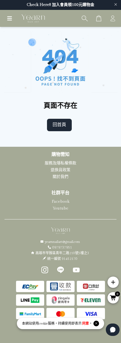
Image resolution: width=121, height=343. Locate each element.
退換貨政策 (60, 170)
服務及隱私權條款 (60, 163)
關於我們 (60, 176)
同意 (85, 323)
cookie (43, 323)
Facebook (61, 201)
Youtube (60, 208)
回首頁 (59, 125)
